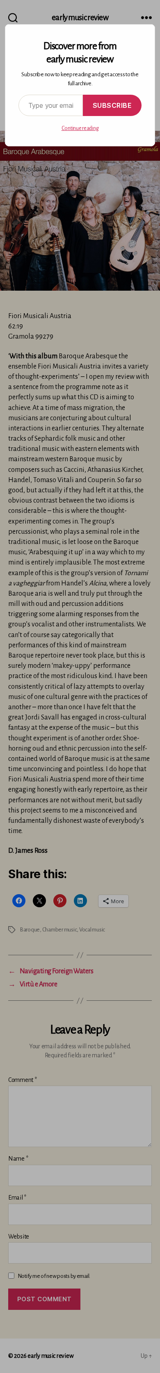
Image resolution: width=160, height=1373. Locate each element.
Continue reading (80, 128)
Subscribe (112, 105)
